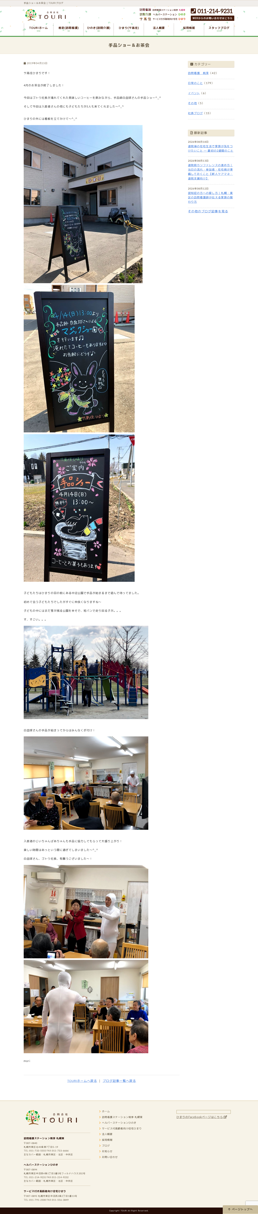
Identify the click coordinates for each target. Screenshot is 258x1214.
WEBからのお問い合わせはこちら (213, 18)
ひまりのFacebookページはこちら (200, 1117)
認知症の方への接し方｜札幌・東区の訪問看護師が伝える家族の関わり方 (210, 197)
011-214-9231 (214, 11)
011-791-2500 (37, 1199)
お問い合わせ (110, 1157)
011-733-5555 (37, 1150)
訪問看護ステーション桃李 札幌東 (44, 1138)
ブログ (106, 1145)
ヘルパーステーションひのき (41, 1165)
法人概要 (107, 1134)
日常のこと (195, 83)
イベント (194, 93)
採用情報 (107, 1140)
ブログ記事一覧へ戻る (119, 1081)
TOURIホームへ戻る (82, 1081)
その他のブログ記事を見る (208, 211)
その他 (192, 103)
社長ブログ (195, 113)
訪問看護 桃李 (198, 73)
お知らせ (107, 1151)
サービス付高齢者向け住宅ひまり (122, 1128)
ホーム (106, 1111)
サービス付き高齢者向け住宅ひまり (45, 1191)
